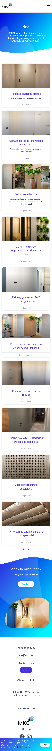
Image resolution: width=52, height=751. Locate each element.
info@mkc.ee (26, 655)
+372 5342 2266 (26, 662)
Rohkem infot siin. (24, 747)
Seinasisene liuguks (26, 194)
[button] (48, 6)
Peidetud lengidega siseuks (26, 93)
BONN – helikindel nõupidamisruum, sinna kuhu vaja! (26, 250)
